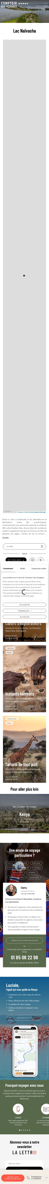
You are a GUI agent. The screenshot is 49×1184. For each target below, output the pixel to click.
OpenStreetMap (29, 512)
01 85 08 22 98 (24, 957)
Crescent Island (17, 872)
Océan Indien (36, 863)
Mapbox (21, 512)
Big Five (10, 863)
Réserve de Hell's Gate (16, 877)
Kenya (24, 811)
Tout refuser (24, 617)
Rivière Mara (11, 868)
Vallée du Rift (24, 868)
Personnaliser (23, 611)
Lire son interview (28, 894)
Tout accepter (24, 604)
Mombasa (37, 868)
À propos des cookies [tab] (39, 568)
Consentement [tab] (8, 568)
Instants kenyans (19, 694)
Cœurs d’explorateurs (23, 623)
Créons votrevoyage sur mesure (13, 1178)
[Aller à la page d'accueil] (9, 5)
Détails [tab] (22, 568)
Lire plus (5, 537)
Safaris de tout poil (21, 764)
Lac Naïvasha (22, 863)
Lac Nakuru (31, 872)
